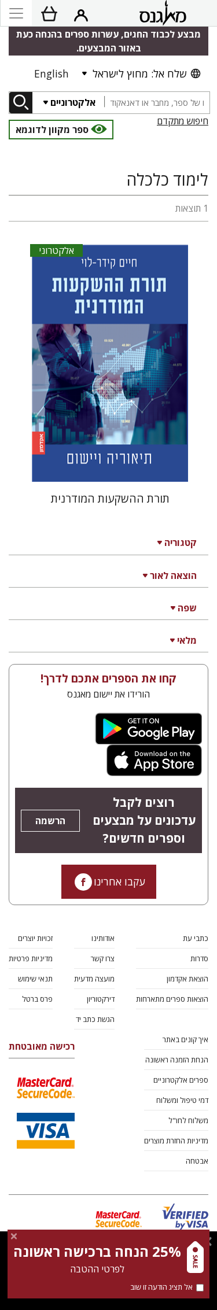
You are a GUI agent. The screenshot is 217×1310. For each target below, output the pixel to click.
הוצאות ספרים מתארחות (172, 999)
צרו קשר (103, 958)
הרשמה (50, 820)
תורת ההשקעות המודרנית (110, 498)
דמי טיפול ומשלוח (182, 1100)
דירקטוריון (101, 999)
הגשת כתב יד (95, 1019)
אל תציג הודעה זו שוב (161, 1287)
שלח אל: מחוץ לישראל (139, 73)
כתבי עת (195, 938)
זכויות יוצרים (35, 938)
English (51, 73)
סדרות (199, 958)
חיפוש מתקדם (182, 121)
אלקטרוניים (72, 102)
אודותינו (103, 938)
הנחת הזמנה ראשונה (176, 1059)
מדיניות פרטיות (31, 958)
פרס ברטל (37, 999)
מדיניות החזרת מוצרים (176, 1140)
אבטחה (197, 1161)
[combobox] (156, 102)
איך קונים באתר (185, 1039)
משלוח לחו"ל (188, 1120)
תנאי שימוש (35, 978)
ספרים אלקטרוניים (180, 1080)
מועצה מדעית (94, 978)
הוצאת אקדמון (187, 978)
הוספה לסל (110, 463)
